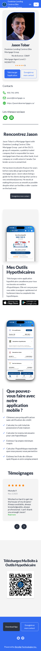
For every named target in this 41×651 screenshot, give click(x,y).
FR (36, 4)
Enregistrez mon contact (29, 73)
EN (30, 4)
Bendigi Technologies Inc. (26, 647)
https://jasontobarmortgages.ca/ (20, 103)
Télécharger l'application (12, 73)
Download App (11, 627)
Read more (12, 515)
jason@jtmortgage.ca (16, 98)
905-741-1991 (13, 93)
